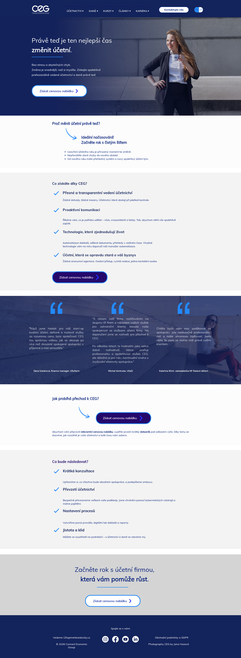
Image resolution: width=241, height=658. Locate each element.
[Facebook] (115, 639)
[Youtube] (125, 639)
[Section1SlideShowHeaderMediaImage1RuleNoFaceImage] (120, 377)
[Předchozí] (11, 340)
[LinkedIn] (135, 639)
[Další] (229, 340)
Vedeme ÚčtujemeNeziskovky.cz (71, 637)
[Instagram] (105, 639)
